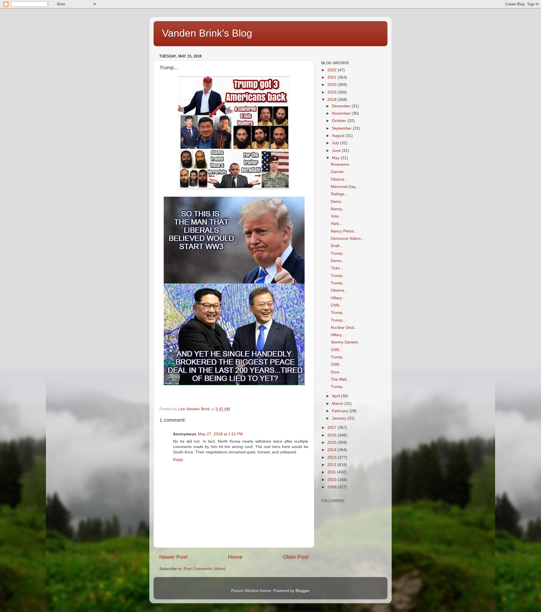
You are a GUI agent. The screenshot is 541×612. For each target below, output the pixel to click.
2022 (332, 70)
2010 (332, 480)
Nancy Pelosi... (344, 231)
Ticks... (337, 268)
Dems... (338, 201)
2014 (332, 450)
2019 (332, 92)
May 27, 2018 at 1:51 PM (220, 434)
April (336, 396)
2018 (332, 99)
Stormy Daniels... (346, 342)
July (336, 143)
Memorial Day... (345, 187)
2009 (332, 487)
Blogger (302, 591)
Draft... (337, 246)
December (342, 106)
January (339, 418)
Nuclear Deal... (344, 327)
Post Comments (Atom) (204, 569)
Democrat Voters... (347, 238)
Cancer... (339, 172)
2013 (332, 457)
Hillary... (338, 298)
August (338, 136)
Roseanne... (341, 164)
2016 (332, 435)
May (336, 158)
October (339, 121)
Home (235, 557)
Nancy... (338, 209)
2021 (332, 77)
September (342, 128)
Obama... (339, 179)
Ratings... (339, 194)
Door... (337, 372)
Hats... (336, 223)
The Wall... (340, 379)
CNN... (337, 305)
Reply (178, 460)
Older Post (296, 557)
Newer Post (173, 557)
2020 (332, 85)
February (340, 411)
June (337, 150)
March (338, 404)
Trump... (338, 253)
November (342, 113)
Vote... (336, 216)
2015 (332, 442)
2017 (332, 427)
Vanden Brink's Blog (207, 33)
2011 (332, 472)
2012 (332, 465)
